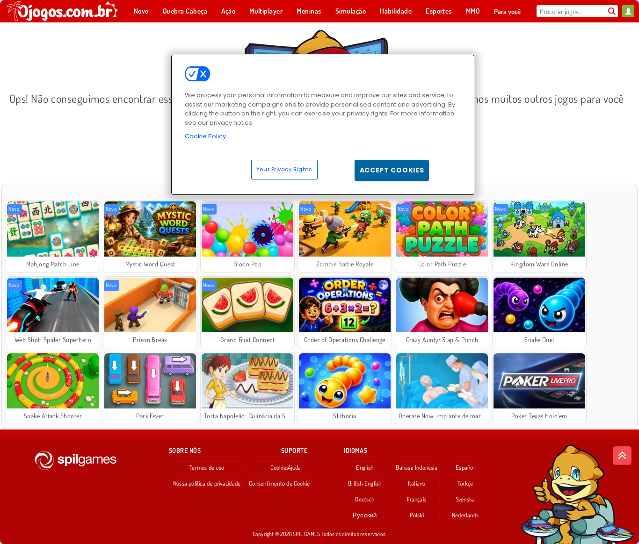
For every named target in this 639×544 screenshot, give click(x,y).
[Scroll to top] (622, 455)
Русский (365, 515)
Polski (417, 515)
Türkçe (465, 483)
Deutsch (364, 499)
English (364, 467)
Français (416, 499)
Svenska (465, 499)
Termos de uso (206, 467)
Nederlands (465, 515)
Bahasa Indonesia (416, 467)
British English (364, 483)
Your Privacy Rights (284, 169)
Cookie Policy (205, 136)
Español (465, 467)
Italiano (417, 483)
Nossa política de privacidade (206, 483)
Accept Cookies (392, 170)
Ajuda (294, 467)
